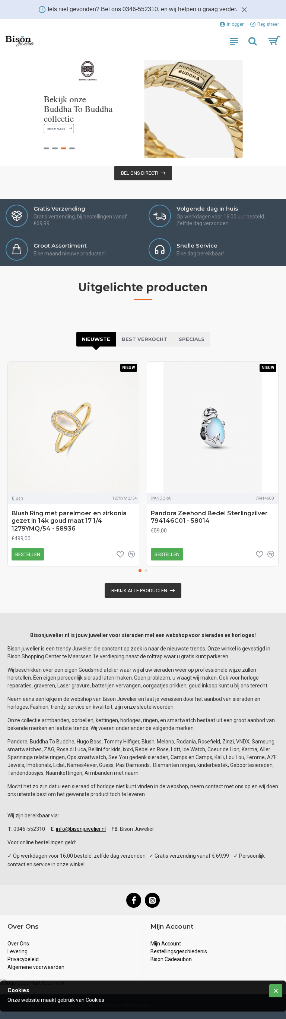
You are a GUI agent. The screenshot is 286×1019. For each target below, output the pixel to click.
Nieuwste (96, 339)
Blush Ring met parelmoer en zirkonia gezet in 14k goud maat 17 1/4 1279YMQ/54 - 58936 (69, 521)
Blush (17, 498)
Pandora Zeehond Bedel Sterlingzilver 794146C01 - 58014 (209, 517)
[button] (140, 570)
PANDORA (161, 498)
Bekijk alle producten (139, 590)
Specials (191, 339)
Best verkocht (144, 339)
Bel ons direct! (139, 173)
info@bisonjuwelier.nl (81, 829)
